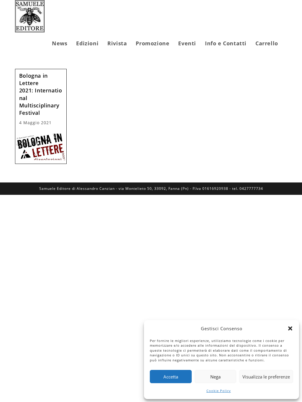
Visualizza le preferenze (266, 377)
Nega (215, 377)
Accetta (170, 377)
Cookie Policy (218, 390)
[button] (290, 328)
